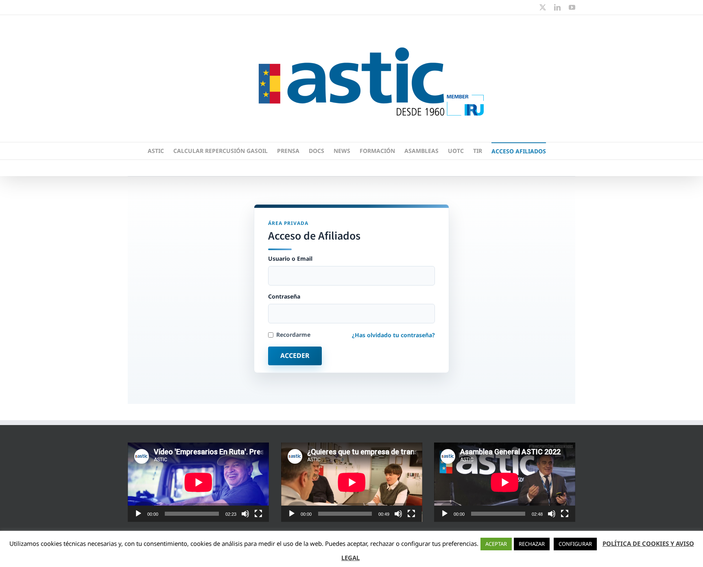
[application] (198, 482)
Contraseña (284, 296)
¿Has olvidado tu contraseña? (393, 335)
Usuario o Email (290, 258)
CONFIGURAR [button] (575, 543)
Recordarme (293, 334)
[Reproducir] (138, 514)
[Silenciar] (245, 514)
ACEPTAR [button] (496, 543)
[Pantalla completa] (258, 514)
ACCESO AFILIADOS (518, 151)
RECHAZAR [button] (532, 543)
